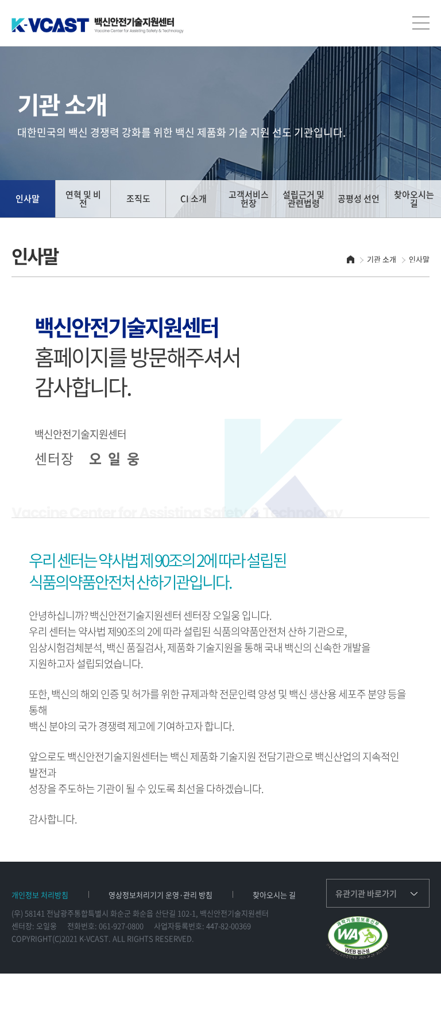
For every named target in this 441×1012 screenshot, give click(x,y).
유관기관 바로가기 (366, 893)
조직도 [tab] (138, 198)
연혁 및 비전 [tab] (83, 198)
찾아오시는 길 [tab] (414, 198)
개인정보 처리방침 (39, 894)
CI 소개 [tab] (193, 198)
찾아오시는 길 (274, 894)
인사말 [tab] (28, 198)
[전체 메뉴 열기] (420, 22)
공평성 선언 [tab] (359, 198)
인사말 (419, 259)
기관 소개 (381, 259)
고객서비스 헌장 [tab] (249, 198)
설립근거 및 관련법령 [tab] (303, 198)
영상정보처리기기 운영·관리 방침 (160, 894)
